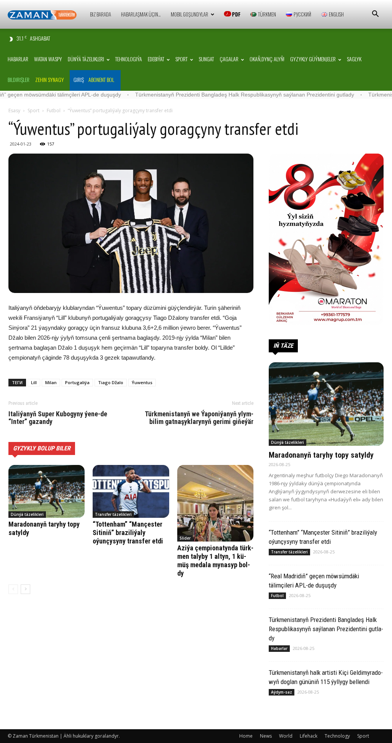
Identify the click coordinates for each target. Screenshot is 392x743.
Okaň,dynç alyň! (267, 59)
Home (246, 736)
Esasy (14, 110)
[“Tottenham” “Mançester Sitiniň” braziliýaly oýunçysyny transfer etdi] (131, 491)
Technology (337, 736)
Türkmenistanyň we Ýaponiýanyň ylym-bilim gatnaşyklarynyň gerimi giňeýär (199, 418)
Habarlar (18, 59)
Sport (181, 59)
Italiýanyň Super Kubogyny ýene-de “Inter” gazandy (57, 418)
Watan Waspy (48, 59)
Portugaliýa (77, 382)
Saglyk (354, 59)
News (266, 736)
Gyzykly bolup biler (41, 448)
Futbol (53, 110)
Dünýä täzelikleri (86, 59)
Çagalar (229, 59)
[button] (375, 14)
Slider (185, 538)
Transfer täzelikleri (113, 514)
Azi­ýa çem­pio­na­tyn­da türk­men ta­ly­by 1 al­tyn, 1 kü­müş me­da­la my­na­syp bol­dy (215, 560)
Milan (51, 382)
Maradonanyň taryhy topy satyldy (321, 455)
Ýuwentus (142, 382)
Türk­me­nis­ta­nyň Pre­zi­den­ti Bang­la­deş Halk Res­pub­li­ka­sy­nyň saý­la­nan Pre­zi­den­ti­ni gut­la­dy (210, 95)
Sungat (206, 59)
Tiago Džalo (110, 382)
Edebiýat (156, 59)
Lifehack (308, 736)
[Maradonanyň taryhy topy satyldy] (46, 491)
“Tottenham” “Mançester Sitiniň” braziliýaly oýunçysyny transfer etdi (128, 532)
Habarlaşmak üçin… (141, 14)
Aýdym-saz (281, 692)
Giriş (79, 79)
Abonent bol (101, 79)
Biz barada (100, 14)
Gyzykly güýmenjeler (313, 59)
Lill (34, 382)
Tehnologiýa (128, 59)
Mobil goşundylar (189, 14)
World (285, 736)
